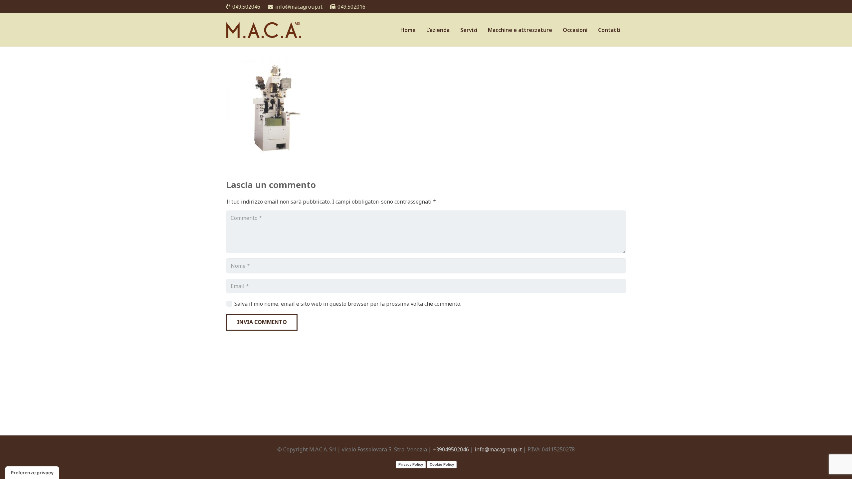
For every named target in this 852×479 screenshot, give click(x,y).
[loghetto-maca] (265, 30)
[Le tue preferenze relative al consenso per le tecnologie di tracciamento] (32, 472)
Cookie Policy (442, 464)
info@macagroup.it (498, 449)
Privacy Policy (410, 464)
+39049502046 (451, 449)
